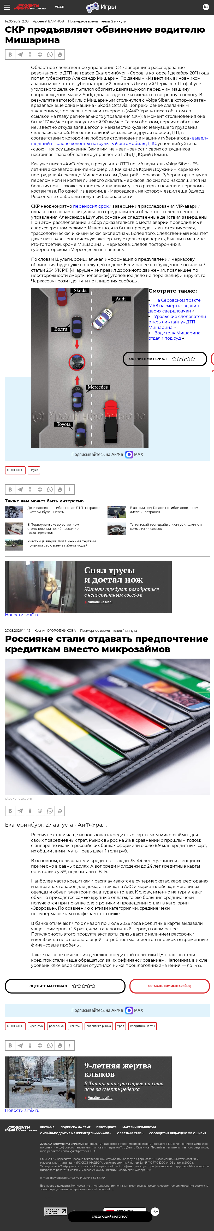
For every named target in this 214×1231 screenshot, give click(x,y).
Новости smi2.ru (22, 614)
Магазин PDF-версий (139, 1127)
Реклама (47, 1127)
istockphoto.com (18, 798)
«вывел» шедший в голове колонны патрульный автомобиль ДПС (119, 141)
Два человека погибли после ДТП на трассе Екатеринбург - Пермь (63, 510)
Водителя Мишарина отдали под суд (174, 335)
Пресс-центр (106, 1127)
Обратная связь (130, 1133)
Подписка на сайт (75, 1127)
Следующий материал (110, 1216)
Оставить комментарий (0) (169, 986)
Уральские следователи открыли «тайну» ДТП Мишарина (177, 322)
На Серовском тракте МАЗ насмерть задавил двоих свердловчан (174, 306)
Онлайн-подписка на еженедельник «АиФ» (75, 1133)
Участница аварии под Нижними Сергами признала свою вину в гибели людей (61, 543)
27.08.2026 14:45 (17, 630)
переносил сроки (92, 206)
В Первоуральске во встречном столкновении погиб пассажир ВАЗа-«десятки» (53, 528)
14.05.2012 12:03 (17, 21)
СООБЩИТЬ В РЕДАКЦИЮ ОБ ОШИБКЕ (177, 1133)
